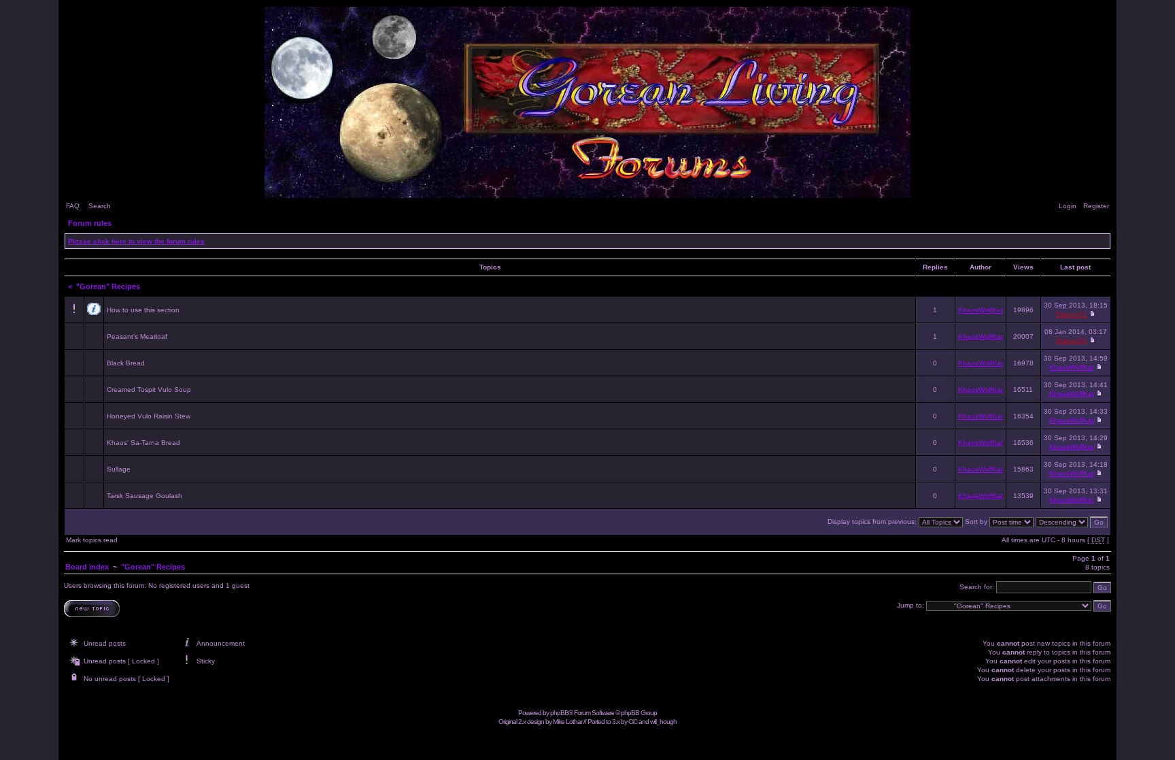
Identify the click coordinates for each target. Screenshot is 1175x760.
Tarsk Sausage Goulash (144, 495)
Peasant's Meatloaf (137, 336)
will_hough (663, 721)
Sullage (119, 469)
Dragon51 (1071, 314)
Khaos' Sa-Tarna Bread (143, 442)
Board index (87, 567)
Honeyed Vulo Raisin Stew (148, 416)
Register (1096, 206)
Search (99, 206)
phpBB (559, 712)
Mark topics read (92, 540)
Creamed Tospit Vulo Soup (149, 389)
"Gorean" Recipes (108, 286)
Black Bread (126, 363)
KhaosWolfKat (980, 310)
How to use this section (143, 310)
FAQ (73, 206)
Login (1067, 206)
